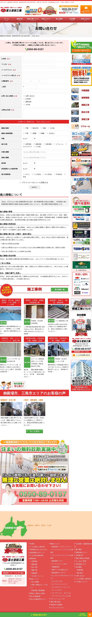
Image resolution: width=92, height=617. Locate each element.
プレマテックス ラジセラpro (61, 596)
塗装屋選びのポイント (37, 552)
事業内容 (19, 19)
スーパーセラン (57, 590)
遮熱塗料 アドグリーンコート (62, 547)
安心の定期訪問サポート (38, 599)
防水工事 (34, 567)
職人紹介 (80, 573)
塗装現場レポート (82, 552)
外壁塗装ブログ (81, 564)
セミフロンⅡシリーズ (59, 584)
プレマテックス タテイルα (61, 593)
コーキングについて (57, 608)
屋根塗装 (34, 564)
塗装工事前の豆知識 (82, 558)
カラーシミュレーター (57, 599)
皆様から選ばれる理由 (37, 593)
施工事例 (59, 19)
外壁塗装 (34, 561)
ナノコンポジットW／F (60, 564)
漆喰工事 (34, 570)
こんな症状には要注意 (37, 547)
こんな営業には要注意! (83, 579)
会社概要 (72, 19)
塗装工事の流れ (32, 19)
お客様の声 (79, 555)
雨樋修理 (34, 573)
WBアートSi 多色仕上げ (60, 570)
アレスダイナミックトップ (61, 587)
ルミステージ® (57, 581)
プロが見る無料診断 (36, 555)
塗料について (54, 544)
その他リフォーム (37, 576)
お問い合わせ (85, 19)
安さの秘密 (35, 582)
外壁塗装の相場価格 (38, 590)
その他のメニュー (82, 582)
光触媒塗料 (55, 567)
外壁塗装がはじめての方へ (39, 549)
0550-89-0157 (35, 49)
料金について (46, 19)
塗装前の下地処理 (56, 605)
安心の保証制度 (35, 596)
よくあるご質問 (81, 561)
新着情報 (80, 570)
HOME (6, 19)
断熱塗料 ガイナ (57, 561)
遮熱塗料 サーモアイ (59, 573)
